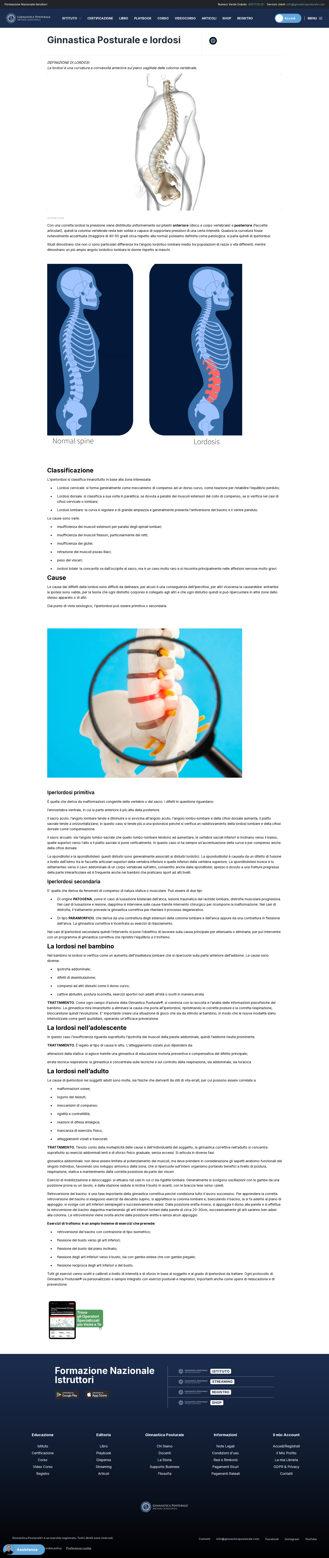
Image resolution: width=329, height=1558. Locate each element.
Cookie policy (52, 1548)
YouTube (311, 1539)
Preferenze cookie (78, 1548)
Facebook (272, 1539)
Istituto (69, 18)
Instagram (292, 1539)
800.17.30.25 (256, 4)
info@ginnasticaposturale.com (305, 4)
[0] (268, 18)
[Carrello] (268, 18)
